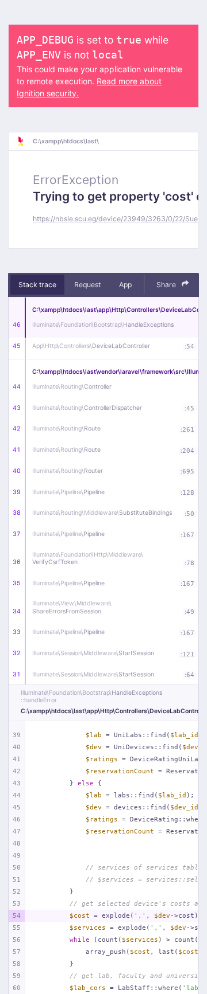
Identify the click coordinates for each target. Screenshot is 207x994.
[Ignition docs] (25, 141)
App (125, 284)
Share (167, 284)
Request (87, 284)
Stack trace (37, 284)
